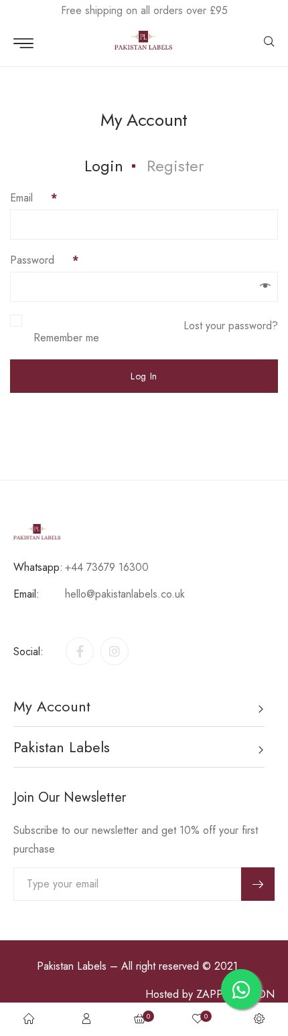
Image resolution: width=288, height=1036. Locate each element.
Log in (144, 376)
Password (44, 260)
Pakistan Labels (71, 966)
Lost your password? (231, 325)
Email (33, 197)
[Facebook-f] (80, 651)
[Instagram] (114, 651)
